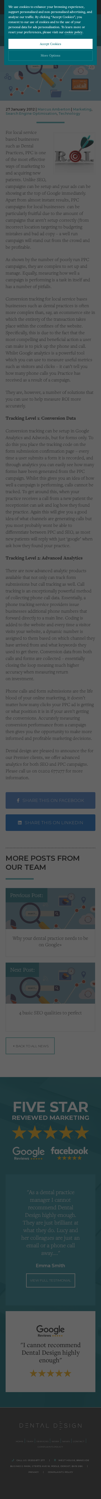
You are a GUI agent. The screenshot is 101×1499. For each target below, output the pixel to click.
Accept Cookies (50, 44)
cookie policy (73, 32)
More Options (50, 55)
